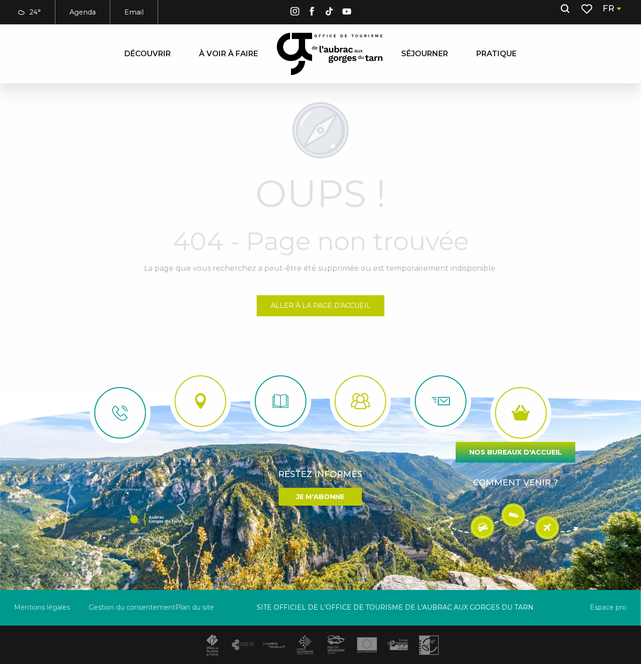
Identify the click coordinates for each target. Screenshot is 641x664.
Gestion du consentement (132, 607)
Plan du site (195, 607)
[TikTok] (329, 13)
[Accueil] (280, 401)
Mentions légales (42, 607)
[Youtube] (347, 13)
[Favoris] (587, 8)
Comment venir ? (515, 482)
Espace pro (608, 607)
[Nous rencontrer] (200, 401)
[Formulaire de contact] (440, 401)
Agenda (82, 12)
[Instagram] (295, 13)
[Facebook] (312, 13)
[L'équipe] (360, 401)
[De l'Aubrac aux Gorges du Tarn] (329, 54)
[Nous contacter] (120, 412)
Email (134, 12)
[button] (565, 9)
